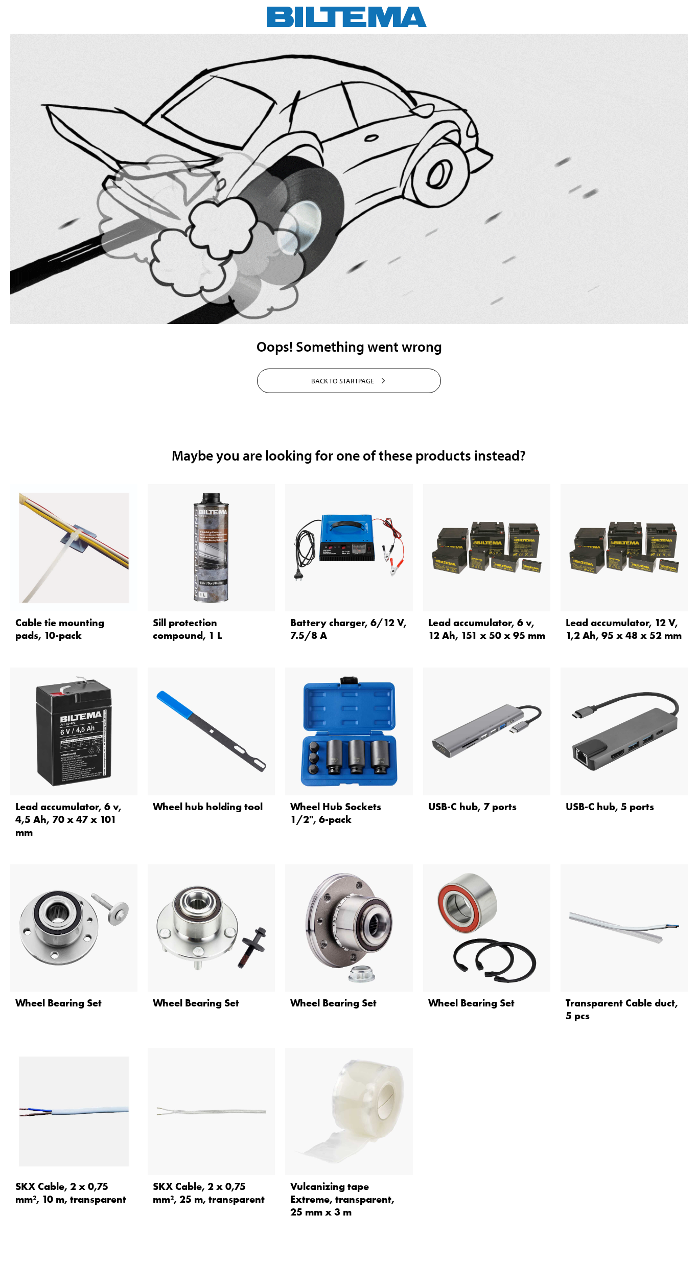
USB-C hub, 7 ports (472, 806)
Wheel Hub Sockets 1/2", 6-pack (335, 813)
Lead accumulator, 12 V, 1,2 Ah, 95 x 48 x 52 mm (624, 629)
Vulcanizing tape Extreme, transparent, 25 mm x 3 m (342, 1199)
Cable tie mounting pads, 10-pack (59, 629)
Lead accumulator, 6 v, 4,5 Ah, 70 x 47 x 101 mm (68, 819)
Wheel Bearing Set (58, 1003)
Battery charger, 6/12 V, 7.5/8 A (348, 629)
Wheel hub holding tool (208, 806)
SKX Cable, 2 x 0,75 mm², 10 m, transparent (70, 1193)
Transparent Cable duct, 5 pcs (622, 1009)
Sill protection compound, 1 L (187, 629)
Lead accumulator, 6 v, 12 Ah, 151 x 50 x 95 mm (486, 629)
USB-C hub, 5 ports (610, 806)
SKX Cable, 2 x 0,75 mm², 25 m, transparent (209, 1193)
